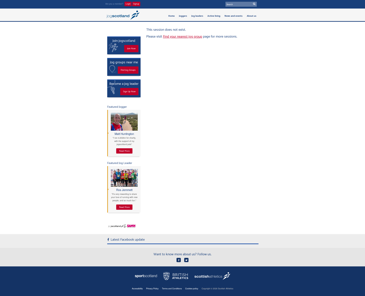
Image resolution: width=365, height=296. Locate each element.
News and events (234, 16)
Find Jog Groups (128, 70)
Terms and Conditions (172, 288)
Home (171, 16)
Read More (124, 151)
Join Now (131, 49)
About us (251, 16)
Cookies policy (191, 288)
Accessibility (137, 288)
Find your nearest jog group (182, 36)
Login (128, 4)
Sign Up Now (129, 91)
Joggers (183, 16)
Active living (213, 16)
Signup (136, 4)
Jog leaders (197, 16)
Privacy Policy (152, 288)
